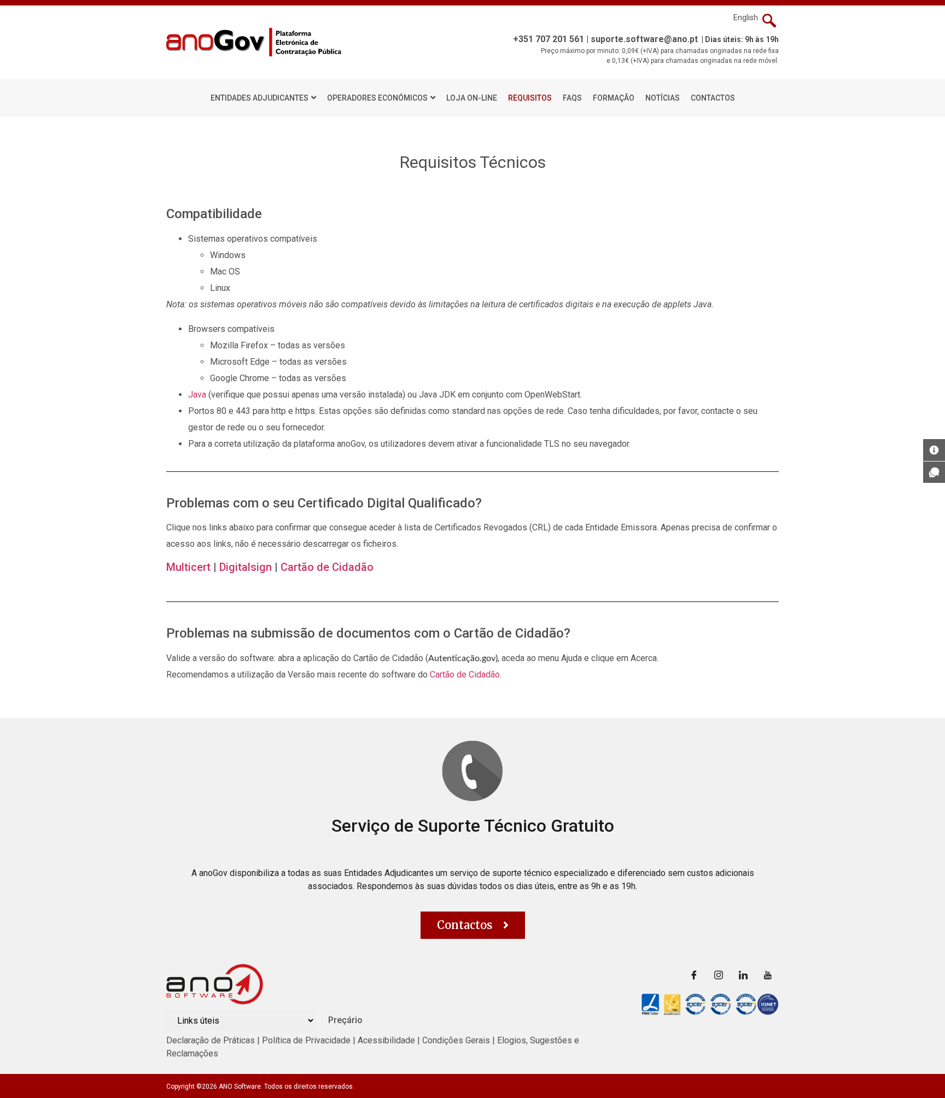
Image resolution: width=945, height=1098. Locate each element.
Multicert (188, 567)
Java (197, 394)
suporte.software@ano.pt (644, 39)
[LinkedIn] (743, 974)
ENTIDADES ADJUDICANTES (259, 98)
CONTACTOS (713, 98)
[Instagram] (718, 974)
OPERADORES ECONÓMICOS (377, 98)
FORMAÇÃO (613, 98)
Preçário (345, 1020)
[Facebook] (694, 974)
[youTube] (768, 974)
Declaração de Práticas (210, 1040)
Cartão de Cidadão (327, 567)
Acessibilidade (386, 1040)
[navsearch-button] (769, 22)
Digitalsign (245, 567)
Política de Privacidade (306, 1040)
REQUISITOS (530, 98)
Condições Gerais (457, 1040)
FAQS (572, 98)
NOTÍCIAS (662, 98)
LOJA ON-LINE (471, 98)
